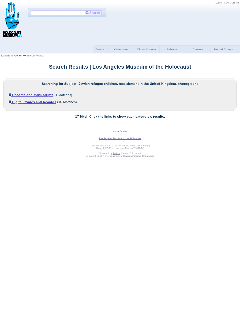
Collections (121, 49)
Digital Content (146, 49)
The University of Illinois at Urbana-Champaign (129, 156)
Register (124, 131)
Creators (198, 49)
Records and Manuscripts (32, 95)
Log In (218, 2)
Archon (18, 55)
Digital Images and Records (33, 102)
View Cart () (231, 2)
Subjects (172, 49)
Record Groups (223, 49)
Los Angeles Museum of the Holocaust (120, 138)
